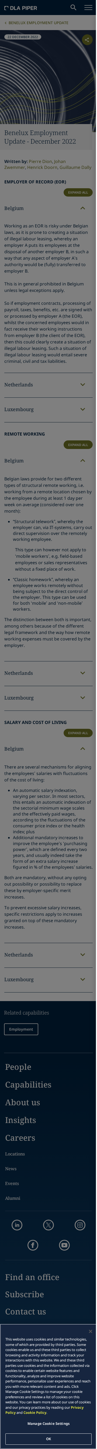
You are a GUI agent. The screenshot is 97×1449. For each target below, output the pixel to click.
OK (48, 1438)
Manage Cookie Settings (48, 1423)
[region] (48, 1386)
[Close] (90, 1331)
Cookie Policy (34, 1412)
